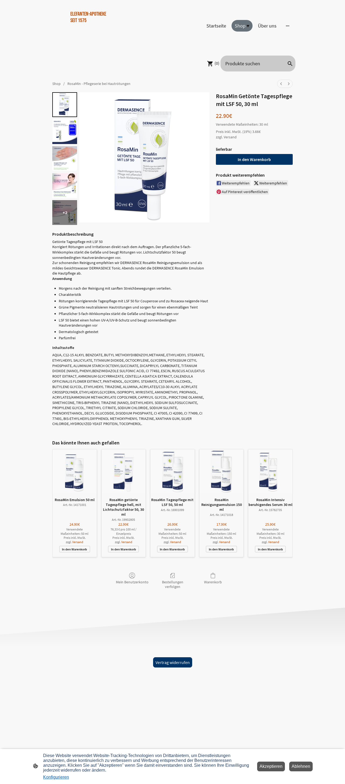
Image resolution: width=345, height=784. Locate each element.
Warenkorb (213, 582)
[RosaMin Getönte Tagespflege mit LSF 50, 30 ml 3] (64, 185)
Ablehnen (301, 766)
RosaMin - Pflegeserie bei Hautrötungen (98, 83)
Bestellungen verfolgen (172, 584)
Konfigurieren (56, 777)
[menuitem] (281, 84)
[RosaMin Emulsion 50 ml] (75, 471)
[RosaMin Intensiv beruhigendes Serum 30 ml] (270, 471)
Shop (56, 83)
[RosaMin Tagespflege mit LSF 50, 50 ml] (172, 471)
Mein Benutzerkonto (132, 582)
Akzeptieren (271, 766)
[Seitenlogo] (89, 44)
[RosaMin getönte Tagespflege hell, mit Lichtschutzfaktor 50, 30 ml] (124, 471)
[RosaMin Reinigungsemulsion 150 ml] (221, 471)
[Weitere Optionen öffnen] (287, 25)
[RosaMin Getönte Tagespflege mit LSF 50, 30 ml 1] (64, 131)
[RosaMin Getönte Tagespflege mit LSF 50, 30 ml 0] (64, 104)
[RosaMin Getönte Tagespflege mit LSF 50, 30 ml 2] (64, 158)
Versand (230, 137)
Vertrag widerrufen (173, 662)
